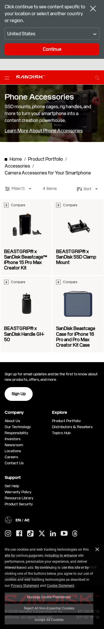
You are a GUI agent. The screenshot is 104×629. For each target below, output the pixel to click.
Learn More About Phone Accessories (44, 131)
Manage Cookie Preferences (49, 597)
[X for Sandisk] (41, 533)
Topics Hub (61, 432)
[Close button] (93, 9)
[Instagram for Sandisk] (8, 533)
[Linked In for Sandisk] (53, 534)
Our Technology (18, 426)
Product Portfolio (66, 420)
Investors (13, 438)
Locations (13, 451)
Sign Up (19, 393)
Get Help (12, 486)
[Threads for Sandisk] (74, 533)
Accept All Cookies (49, 619)
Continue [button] (52, 49)
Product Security (19, 504)
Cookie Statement (60, 585)
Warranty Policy (18, 492)
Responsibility (16, 432)
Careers (11, 457)
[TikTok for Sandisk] (30, 533)
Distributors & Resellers (72, 426)
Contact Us (14, 463)
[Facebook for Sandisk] (19, 533)
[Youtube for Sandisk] (64, 533)
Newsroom (14, 444)
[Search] (97, 77)
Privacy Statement (25, 585)
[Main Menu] (8, 77)
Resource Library (19, 498)
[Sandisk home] (30, 76)
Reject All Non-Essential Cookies (49, 608)
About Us (12, 420)
